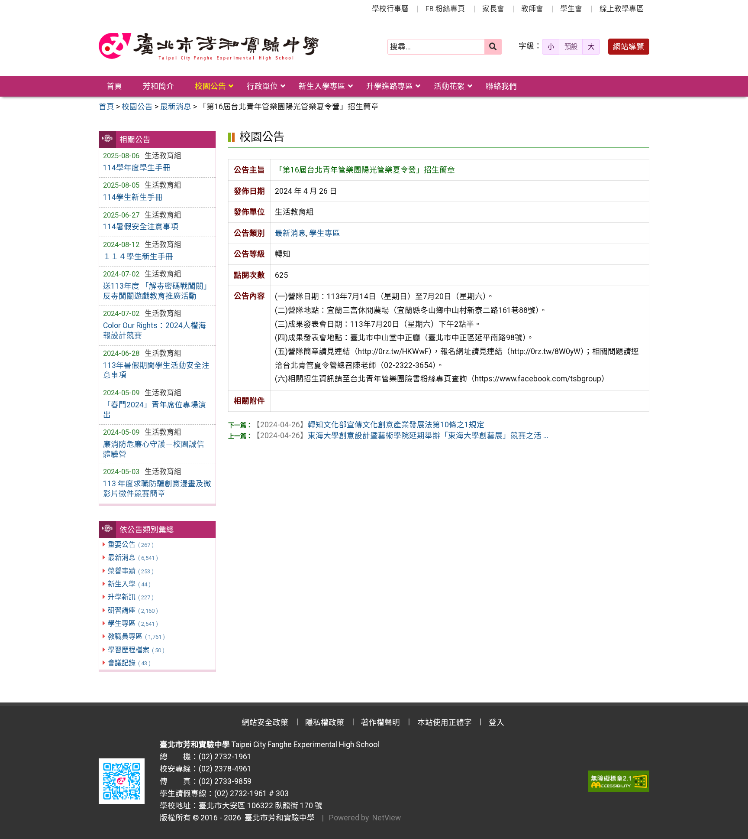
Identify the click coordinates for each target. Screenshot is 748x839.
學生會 (571, 8)
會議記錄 (129, 663)
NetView (386, 817)
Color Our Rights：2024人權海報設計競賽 (154, 330)
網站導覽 (628, 46)
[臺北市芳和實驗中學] (209, 47)
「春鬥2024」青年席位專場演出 (154, 409)
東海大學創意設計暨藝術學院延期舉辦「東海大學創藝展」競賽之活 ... (400, 435)
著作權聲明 (380, 722)
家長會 (493, 8)
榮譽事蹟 (130, 571)
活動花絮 (449, 86)
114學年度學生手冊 (137, 167)
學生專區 (133, 623)
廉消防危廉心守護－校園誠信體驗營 (153, 449)
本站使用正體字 (444, 722)
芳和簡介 (158, 86)
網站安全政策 (265, 722)
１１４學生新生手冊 (138, 256)
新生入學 (129, 584)
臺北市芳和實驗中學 (278, 817)
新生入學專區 (322, 86)
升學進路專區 (389, 86)
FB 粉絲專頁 (445, 8)
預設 (570, 47)
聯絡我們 (501, 86)
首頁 (114, 86)
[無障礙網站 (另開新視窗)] (618, 781)
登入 (496, 722)
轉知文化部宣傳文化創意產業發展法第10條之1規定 (368, 424)
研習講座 (133, 610)
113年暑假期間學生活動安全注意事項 (156, 370)
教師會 (532, 8)
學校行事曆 (390, 8)
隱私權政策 (324, 722)
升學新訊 (130, 597)
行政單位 (262, 86)
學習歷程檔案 (136, 650)
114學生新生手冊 (133, 197)
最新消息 (133, 557)
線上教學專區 (622, 8)
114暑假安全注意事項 (140, 226)
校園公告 (210, 86)
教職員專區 (136, 636)
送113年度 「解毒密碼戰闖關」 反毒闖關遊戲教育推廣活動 (157, 291)
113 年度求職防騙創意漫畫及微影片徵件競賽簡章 (157, 488)
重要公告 (130, 544)
